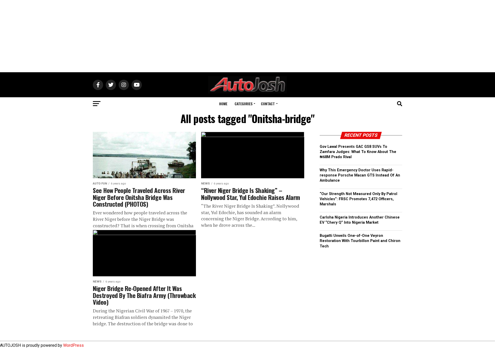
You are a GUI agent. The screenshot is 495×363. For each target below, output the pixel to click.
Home (223, 103)
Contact (268, 103)
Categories (243, 103)
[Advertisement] (247, 36)
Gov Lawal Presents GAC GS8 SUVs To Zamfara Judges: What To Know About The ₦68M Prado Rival (358, 151)
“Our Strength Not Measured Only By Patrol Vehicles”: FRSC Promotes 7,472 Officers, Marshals (358, 199)
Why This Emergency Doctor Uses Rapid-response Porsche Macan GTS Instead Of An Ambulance (360, 175)
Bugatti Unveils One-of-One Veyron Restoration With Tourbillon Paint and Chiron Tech (360, 240)
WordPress (73, 345)
